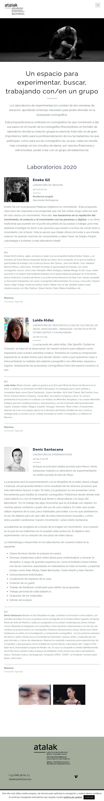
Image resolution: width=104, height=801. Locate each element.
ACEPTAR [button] (89, 797)
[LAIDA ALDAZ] (69, 695)
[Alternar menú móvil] (98, 5)
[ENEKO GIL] (52, 717)
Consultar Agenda (13, 301)
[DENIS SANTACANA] (35, 695)
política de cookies (73, 797)
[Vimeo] (76, 776)
